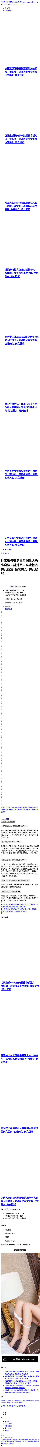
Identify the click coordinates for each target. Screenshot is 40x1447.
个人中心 (9, 1428)
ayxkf (5, 819)
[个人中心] (5, 1414)
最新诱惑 (9, 10)
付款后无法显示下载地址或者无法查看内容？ (14, 880)
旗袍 (31, 807)
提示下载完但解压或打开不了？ (10, 842)
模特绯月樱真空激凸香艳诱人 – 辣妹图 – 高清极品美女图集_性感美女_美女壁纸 (21, 273)
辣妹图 (3, 812)
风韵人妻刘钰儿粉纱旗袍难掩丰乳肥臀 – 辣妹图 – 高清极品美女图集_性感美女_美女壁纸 (20, 1201)
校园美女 (28, 1400)
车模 (36, 810)
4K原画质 (4, 1440)
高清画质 (11, 1443)
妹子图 (15, 807)
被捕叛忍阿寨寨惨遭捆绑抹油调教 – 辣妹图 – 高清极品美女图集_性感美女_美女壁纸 (21, 72)
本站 (8, 1421)
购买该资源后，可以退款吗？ (10, 891)
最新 (12, 586)
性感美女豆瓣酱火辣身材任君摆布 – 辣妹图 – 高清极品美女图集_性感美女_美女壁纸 (21, 474)
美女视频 (9, 1423)
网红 (21, 810)
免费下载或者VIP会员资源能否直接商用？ (13, 826)
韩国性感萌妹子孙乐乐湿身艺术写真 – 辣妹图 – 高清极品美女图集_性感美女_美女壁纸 (21, 407)
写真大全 (10, 807)
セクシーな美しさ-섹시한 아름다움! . (13, 1406)
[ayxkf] (5, 586)
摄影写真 (27, 807)
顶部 (7, 1430)
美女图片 (26, 810)
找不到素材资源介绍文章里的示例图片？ (13, 860)
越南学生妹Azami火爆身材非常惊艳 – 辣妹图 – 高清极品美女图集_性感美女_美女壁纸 (22, 340)
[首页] (5, 1412)
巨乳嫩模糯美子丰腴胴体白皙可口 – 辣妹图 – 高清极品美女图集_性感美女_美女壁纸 (21, 139)
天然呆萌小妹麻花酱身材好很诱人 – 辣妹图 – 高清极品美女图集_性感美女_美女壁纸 (21, 541)
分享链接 (12, 821)
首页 (8, 8)
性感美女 (21, 807)
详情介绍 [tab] (9, 606)
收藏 (4, 821)
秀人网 (17, 810)
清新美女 (5, 810)
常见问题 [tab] (9, 609)
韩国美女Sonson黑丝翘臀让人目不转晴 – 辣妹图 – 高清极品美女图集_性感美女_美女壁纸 (21, 206)
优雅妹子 (4, 807)
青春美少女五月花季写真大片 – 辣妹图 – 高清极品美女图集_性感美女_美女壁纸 (19, 1058)
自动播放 (9, 549)
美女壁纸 (32, 810)
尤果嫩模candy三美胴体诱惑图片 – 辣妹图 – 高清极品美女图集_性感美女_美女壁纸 (20, 986)
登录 (7, 553)
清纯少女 (12, 810)
